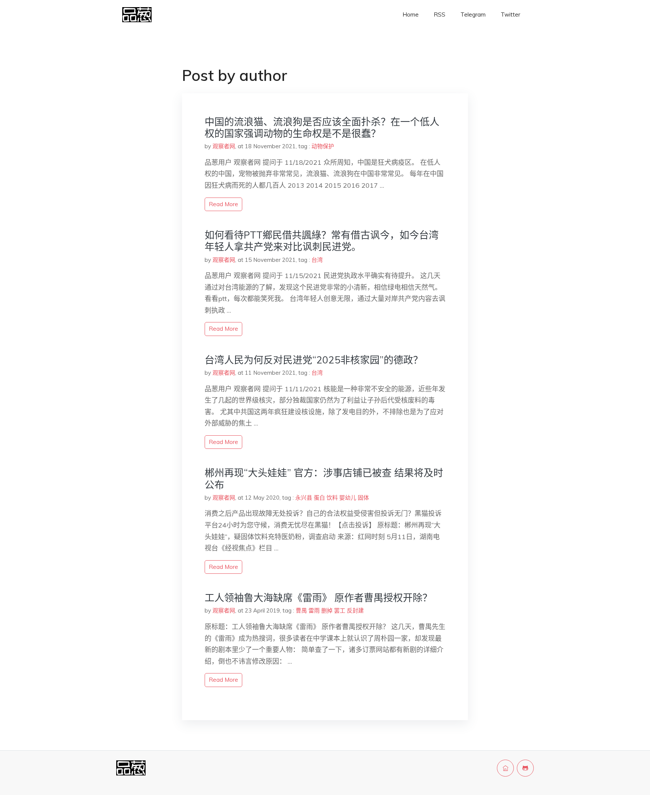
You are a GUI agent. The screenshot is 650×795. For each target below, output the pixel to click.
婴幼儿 (347, 497)
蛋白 (319, 497)
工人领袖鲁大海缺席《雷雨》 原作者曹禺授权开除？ (318, 597)
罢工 (339, 610)
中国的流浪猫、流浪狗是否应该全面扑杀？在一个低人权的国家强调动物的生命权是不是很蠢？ (322, 128)
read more (223, 204)
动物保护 (322, 146)
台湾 (317, 259)
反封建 (355, 610)
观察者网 (224, 146)
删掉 (327, 610)
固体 (363, 497)
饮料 (332, 497)
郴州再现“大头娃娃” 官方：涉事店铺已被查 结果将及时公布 (324, 479)
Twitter (510, 14)
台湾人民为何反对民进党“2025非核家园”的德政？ (314, 360)
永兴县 (303, 497)
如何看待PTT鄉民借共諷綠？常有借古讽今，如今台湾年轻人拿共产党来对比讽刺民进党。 (322, 241)
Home (410, 14)
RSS (439, 14)
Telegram (473, 14)
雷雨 (314, 610)
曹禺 (301, 610)
